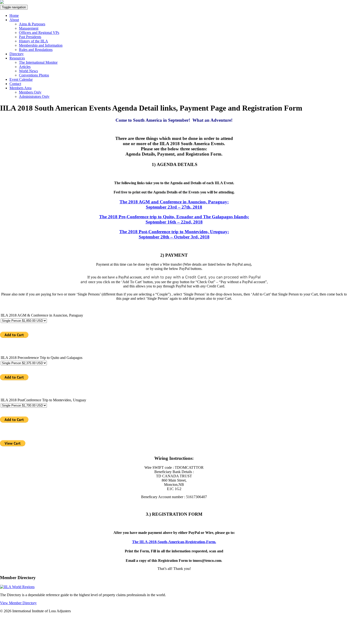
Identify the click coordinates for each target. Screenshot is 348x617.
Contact (15, 84)
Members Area (20, 88)
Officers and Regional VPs (39, 33)
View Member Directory (18, 603)
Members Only (30, 92)
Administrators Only (34, 96)
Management (28, 28)
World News (28, 71)
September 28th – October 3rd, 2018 (174, 234)
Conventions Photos (34, 75)
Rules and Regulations (36, 50)
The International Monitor (38, 62)
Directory (16, 54)
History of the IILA (33, 41)
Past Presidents (30, 37)
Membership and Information (40, 45)
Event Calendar (21, 79)
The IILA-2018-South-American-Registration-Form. (174, 542)
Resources (17, 58)
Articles (25, 67)
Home (14, 15)
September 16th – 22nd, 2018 (174, 219)
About (14, 20)
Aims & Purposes (32, 24)
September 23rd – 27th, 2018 (174, 204)
